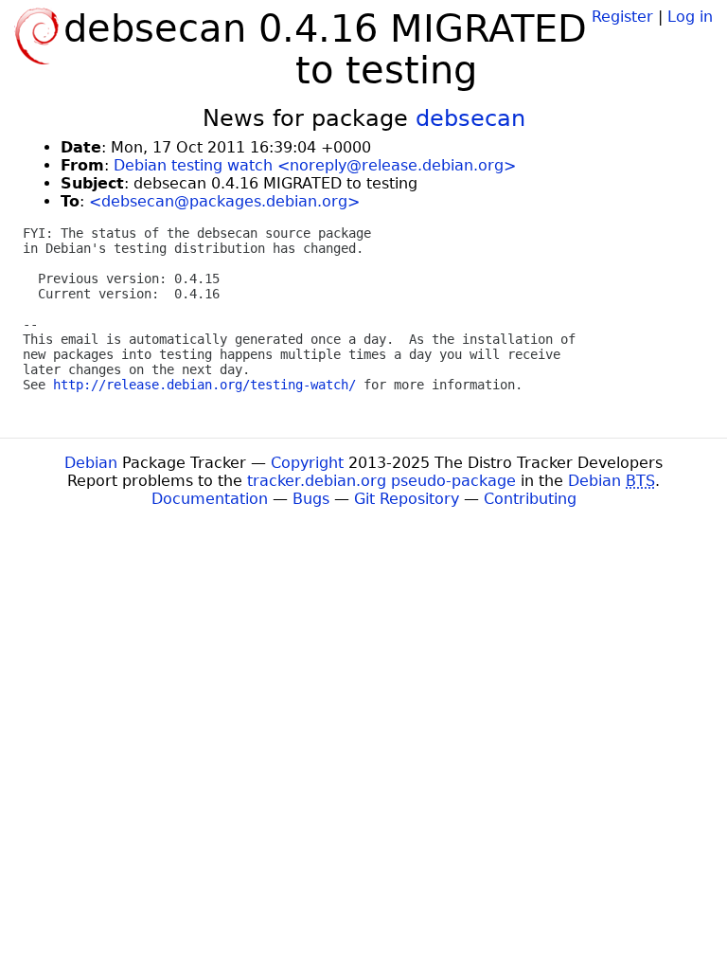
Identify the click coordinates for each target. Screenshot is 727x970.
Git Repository (406, 499)
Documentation (209, 499)
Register (622, 17)
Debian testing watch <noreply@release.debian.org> (315, 165)
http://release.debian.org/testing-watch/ (204, 384)
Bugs (311, 499)
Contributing (530, 499)
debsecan (470, 118)
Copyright (307, 463)
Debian (90, 463)
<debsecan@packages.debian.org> (224, 201)
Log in (690, 17)
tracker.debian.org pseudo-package (381, 481)
